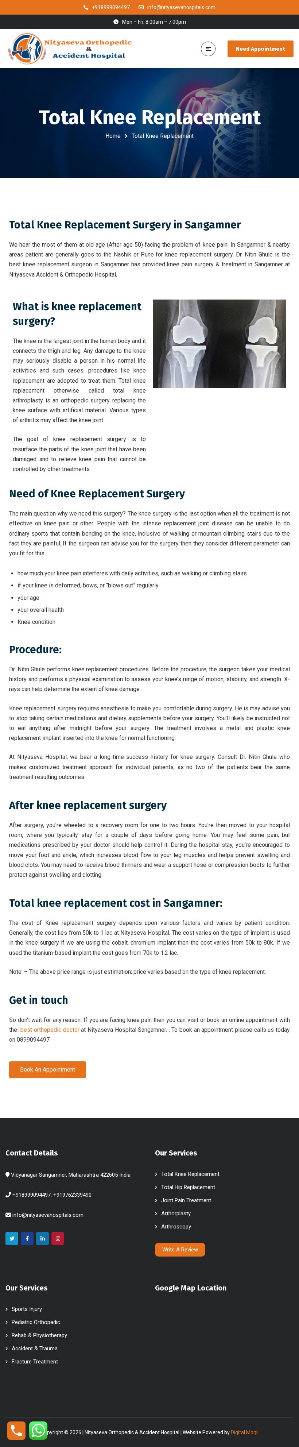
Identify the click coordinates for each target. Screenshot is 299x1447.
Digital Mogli (245, 1432)
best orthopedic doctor (50, 1029)
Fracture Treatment (35, 1361)
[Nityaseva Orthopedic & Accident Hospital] (69, 48)
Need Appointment (260, 49)
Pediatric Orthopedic (36, 1322)
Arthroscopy (176, 1226)
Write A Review (180, 1249)
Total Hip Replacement (188, 1187)
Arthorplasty (176, 1213)
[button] (47, 1069)
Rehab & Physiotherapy (39, 1335)
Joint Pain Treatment (186, 1200)
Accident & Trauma (35, 1348)
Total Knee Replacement (190, 1174)
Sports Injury (27, 1309)
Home (113, 135)
